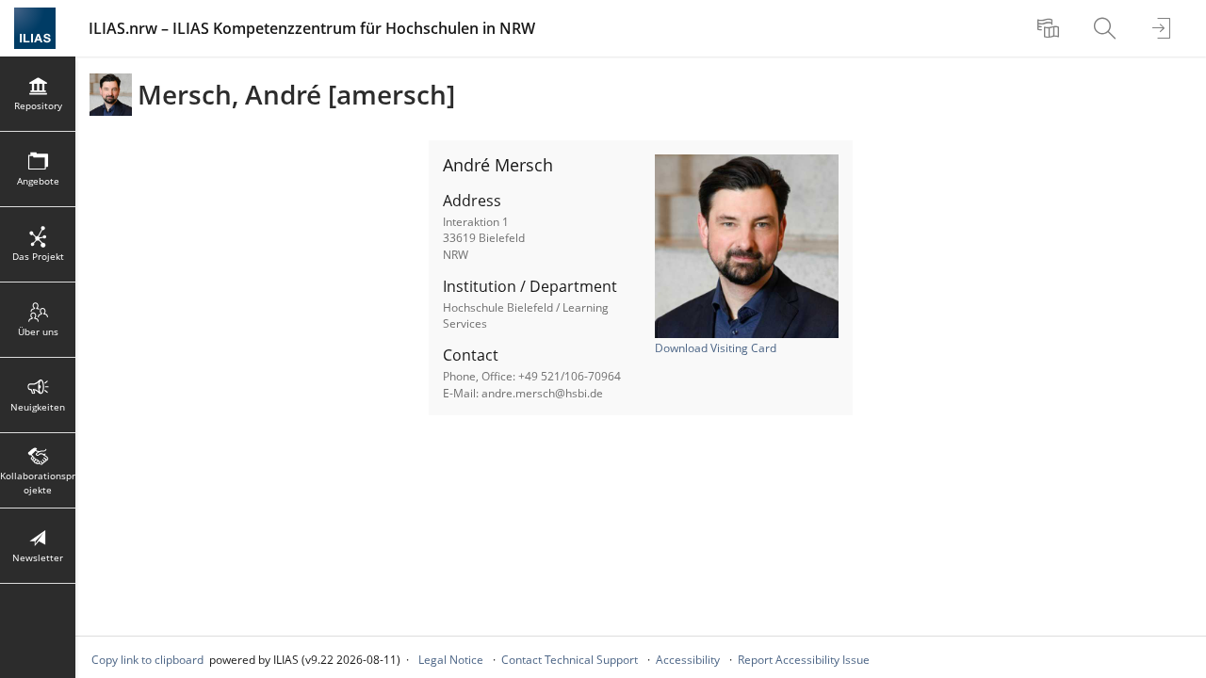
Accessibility (688, 660)
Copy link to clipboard (147, 660)
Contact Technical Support (569, 660)
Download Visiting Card (715, 348)
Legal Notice (450, 660)
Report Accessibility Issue (804, 660)
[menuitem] (1050, 28)
